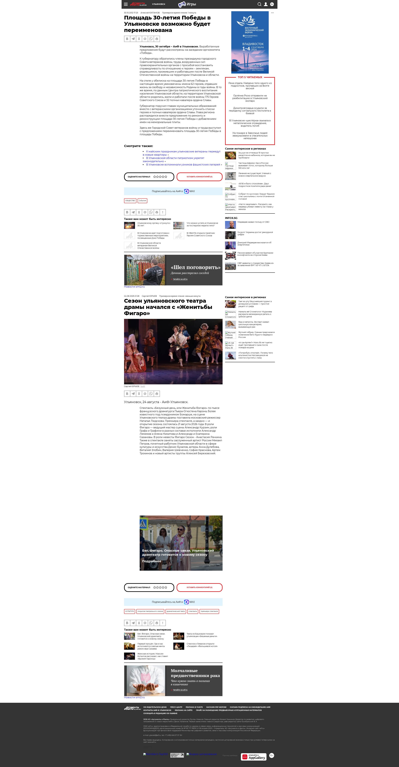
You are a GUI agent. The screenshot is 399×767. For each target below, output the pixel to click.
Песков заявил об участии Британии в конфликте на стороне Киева (255, 254)
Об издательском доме (155, 707)
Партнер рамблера (230, 755)
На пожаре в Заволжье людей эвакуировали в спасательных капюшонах (250, 136)
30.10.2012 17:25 (131, 13)
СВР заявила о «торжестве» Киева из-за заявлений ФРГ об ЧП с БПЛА (256, 264)
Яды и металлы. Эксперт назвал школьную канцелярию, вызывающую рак (253, 324)
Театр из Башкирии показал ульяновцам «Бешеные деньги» (202, 635)
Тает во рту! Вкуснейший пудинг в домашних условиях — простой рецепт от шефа (255, 303)
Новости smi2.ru (134, 286)
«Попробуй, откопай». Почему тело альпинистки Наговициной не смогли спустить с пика (255, 355)
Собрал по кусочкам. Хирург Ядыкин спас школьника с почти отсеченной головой (256, 196)
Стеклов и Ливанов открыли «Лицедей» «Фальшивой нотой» (202, 645)
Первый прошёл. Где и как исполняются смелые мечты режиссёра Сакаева (151, 646)
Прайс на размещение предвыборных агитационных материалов (229, 710)
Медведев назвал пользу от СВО (253, 222)
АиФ (143, 386)
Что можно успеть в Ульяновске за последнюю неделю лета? (202, 224)
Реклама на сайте (183, 710)
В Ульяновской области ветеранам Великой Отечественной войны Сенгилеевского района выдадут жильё (143, 247)
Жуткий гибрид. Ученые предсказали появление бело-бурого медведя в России (256, 334)
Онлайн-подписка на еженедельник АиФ (250, 707)
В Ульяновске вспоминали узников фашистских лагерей (183, 164)
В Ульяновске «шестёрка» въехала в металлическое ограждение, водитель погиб (250, 123)
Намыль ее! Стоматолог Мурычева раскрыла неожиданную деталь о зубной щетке (255, 314)
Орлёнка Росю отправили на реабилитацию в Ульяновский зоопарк (250, 98)
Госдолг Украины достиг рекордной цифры (255, 233)
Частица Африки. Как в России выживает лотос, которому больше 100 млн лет (255, 165)
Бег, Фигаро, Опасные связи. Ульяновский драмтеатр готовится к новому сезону (178, 552)
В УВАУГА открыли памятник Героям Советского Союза (201, 234)
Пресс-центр (176, 707)
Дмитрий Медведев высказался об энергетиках (254, 244)
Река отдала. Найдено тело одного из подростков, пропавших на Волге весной (250, 86)
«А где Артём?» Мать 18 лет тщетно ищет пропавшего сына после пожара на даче (255, 345)
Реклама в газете (194, 707)
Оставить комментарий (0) (199, 177)
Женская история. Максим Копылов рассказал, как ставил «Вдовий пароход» (152, 656)
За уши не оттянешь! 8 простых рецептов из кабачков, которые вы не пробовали (256, 155)
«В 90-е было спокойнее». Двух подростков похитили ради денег (254, 184)
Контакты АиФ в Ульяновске (157, 710)
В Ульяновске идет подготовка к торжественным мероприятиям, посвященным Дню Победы (153, 235)
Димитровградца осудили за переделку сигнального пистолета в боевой (250, 111)
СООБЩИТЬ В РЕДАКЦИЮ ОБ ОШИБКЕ (160, 713)
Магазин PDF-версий (216, 707)
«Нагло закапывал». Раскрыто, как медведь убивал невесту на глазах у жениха (255, 206)
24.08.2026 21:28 (131, 296)
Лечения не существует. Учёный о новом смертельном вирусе (254, 174)
